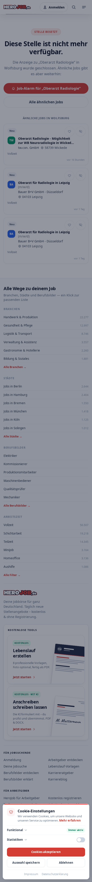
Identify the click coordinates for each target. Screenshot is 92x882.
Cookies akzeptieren (46, 852)
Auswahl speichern (26, 863)
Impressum (31, 874)
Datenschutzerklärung (55, 874)
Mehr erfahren (70, 820)
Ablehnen (66, 863)
